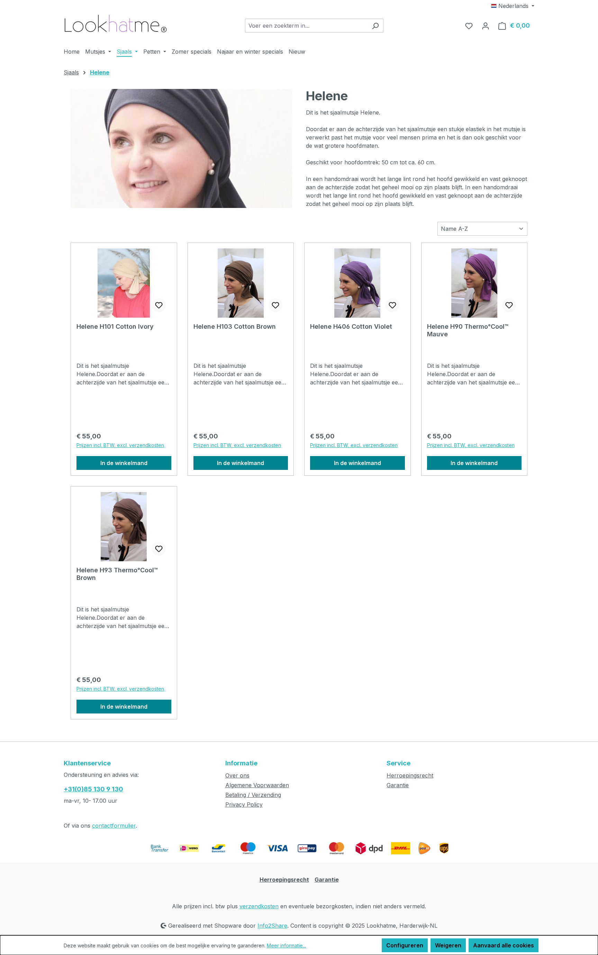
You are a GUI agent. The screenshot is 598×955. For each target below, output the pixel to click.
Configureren (404, 945)
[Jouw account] (485, 26)
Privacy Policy (244, 804)
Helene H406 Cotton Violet (351, 326)
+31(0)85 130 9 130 (93, 789)
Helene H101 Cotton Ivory (115, 326)
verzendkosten (259, 906)
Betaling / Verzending (253, 794)
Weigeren (448, 945)
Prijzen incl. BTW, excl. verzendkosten (120, 445)
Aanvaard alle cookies (503, 945)
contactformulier (114, 825)
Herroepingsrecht (410, 775)
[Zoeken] (375, 26)
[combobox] (306, 26)
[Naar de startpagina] (115, 24)
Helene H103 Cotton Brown (234, 326)
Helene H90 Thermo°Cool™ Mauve (467, 330)
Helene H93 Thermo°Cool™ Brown (117, 573)
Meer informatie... (286, 945)
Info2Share (272, 925)
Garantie (398, 785)
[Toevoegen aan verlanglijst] (159, 305)
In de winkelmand (123, 463)
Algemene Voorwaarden (257, 785)
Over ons (237, 775)
